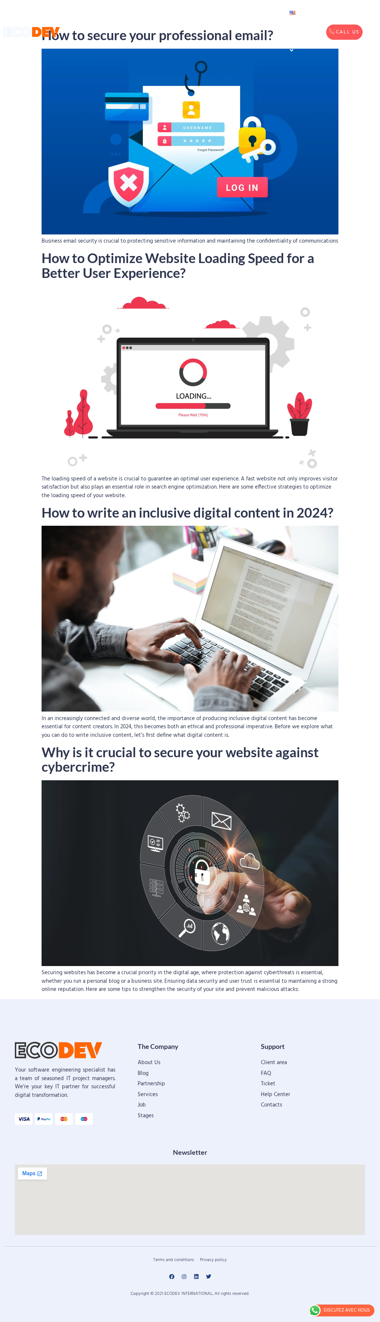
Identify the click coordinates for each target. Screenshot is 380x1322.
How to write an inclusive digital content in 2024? (187, 512)
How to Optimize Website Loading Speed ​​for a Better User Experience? (178, 265)
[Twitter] (208, 1276)
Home (115, 13)
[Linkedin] (196, 1276)
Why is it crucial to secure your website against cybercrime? (180, 759)
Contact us (253, 22)
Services (152, 13)
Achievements (204, 13)
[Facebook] (172, 1276)
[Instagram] (184, 1276)
